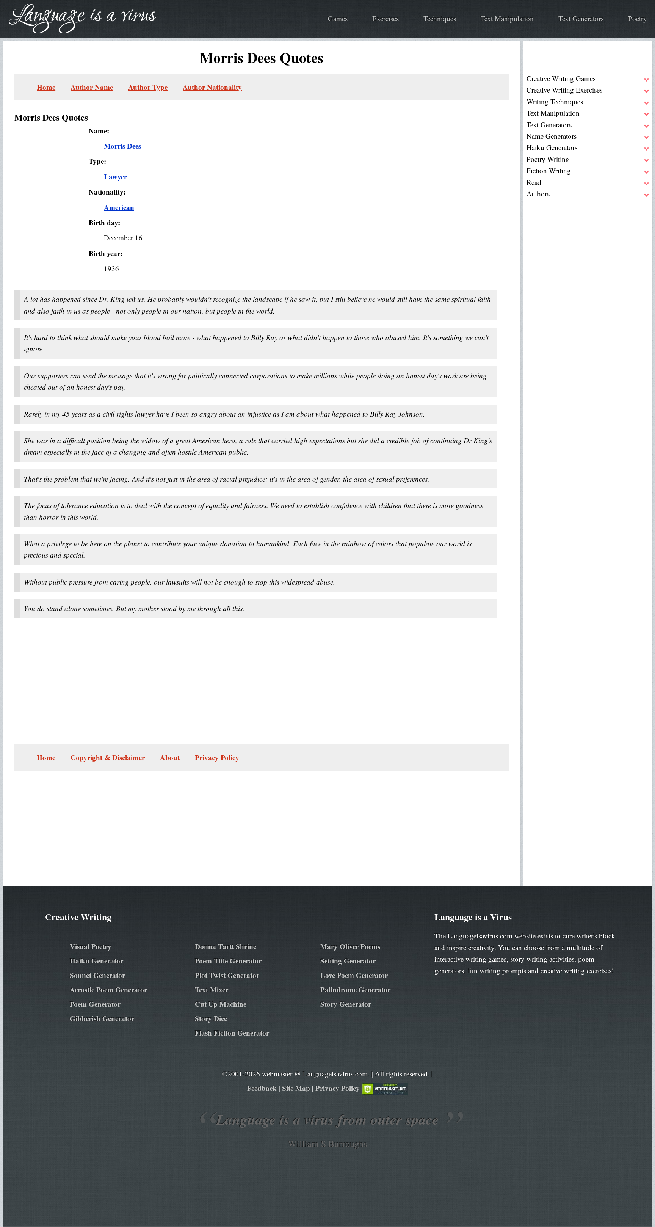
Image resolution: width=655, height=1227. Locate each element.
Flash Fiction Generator (232, 1033)
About (170, 757)
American (119, 207)
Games (338, 18)
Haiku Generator (96, 961)
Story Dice (211, 1018)
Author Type (148, 87)
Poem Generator (95, 1004)
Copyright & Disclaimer (108, 757)
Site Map (296, 1088)
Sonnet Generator (97, 975)
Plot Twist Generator (227, 975)
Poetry (637, 18)
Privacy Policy (217, 757)
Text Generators (580, 18)
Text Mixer (211, 989)
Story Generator (345, 1004)
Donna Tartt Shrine (225, 946)
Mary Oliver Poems (350, 946)
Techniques (439, 18)
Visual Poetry (90, 946)
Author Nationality (212, 87)
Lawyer (115, 176)
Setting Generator (348, 961)
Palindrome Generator (355, 989)
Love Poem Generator (354, 975)
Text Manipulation (507, 18)
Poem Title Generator (228, 961)
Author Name (92, 87)
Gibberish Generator (102, 1018)
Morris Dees (122, 146)
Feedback (262, 1088)
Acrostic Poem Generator (108, 989)
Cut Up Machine (220, 1004)
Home (46, 87)
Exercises (385, 18)
